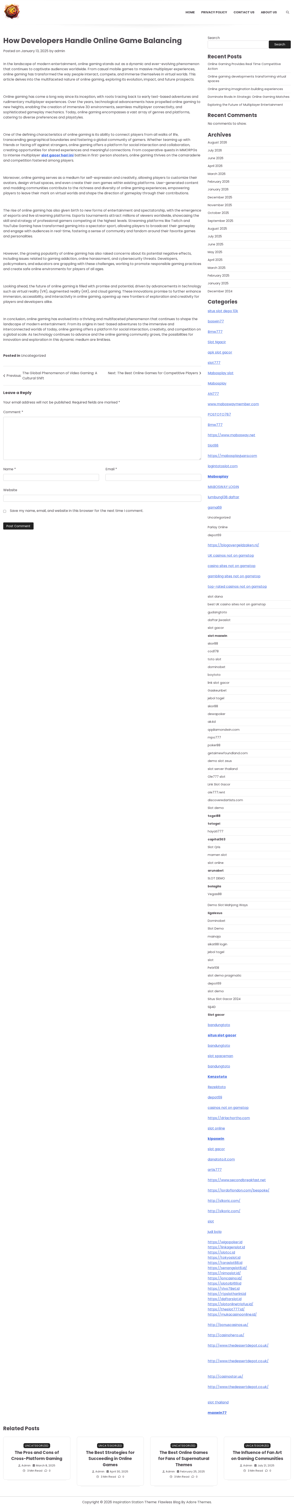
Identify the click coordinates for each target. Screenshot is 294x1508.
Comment (13, 412)
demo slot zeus (220, 761)
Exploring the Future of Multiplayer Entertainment (245, 105)
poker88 (214, 745)
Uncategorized (33, 355)
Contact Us (244, 12)
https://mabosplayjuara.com (232, 455)
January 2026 (218, 189)
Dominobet (216, 921)
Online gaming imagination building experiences (245, 89)
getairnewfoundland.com (228, 753)
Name (9, 469)
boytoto (214, 675)
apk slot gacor (220, 352)
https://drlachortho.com (229, 1117)
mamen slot (217, 855)
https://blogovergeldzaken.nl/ (233, 545)
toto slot (214, 659)
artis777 (215, 1169)
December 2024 (220, 291)
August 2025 (217, 228)
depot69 (214, 535)
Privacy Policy (214, 12)
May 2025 (215, 252)
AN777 (213, 393)
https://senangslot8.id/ (227, 1267)
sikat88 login (217, 944)
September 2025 (220, 221)
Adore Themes (198, 1502)
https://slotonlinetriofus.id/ (230, 1304)
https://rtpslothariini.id (227, 1293)
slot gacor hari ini (57, 155)
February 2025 (218, 275)
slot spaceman (220, 1055)
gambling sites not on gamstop (234, 576)
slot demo (216, 991)
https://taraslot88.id (225, 1262)
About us (269, 12)
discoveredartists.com (225, 800)
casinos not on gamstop (228, 1107)
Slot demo (216, 808)
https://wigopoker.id (225, 1242)
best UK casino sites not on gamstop (237, 604)
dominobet (216, 667)
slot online (216, 863)
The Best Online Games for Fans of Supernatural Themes (183, 1459)
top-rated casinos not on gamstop (237, 586)
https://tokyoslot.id (224, 1257)
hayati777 (215, 831)
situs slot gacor (222, 1035)
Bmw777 (215, 331)
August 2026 (217, 142)
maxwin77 (217, 1412)
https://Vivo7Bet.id (224, 1288)
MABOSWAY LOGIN (223, 486)
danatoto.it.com (221, 1159)
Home (190, 12)
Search (214, 37)
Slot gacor (216, 1015)
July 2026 (215, 150)
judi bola (214, 1231)
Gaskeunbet (217, 690)
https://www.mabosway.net (231, 435)
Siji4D (212, 1007)
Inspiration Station (128, 1502)
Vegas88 (215, 894)
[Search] (287, 12)
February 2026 (218, 181)
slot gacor (216, 628)
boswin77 (216, 321)
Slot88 (213, 445)
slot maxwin (217, 636)
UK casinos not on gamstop (231, 555)
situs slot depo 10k (223, 310)
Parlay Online (218, 527)
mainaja (214, 936)
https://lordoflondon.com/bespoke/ (238, 1190)
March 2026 (217, 174)
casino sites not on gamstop (231, 565)
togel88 (214, 816)
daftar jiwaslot (219, 620)
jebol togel (216, 698)
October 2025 (218, 213)
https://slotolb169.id (224, 1283)
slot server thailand (223, 769)
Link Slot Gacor (219, 784)
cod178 (213, 651)
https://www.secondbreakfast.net (237, 1180)
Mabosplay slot (221, 373)
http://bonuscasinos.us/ (228, 1324)
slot (211, 960)
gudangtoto (217, 612)
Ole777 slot (216, 776)
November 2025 (220, 205)
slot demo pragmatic (224, 975)
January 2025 (218, 283)
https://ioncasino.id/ (225, 1278)
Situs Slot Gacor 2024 (224, 999)
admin (59, 50)
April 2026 (215, 166)
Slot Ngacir (217, 342)
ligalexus (215, 913)
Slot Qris (214, 847)
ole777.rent (216, 792)
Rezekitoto (217, 1086)
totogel (214, 823)
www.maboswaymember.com (233, 404)
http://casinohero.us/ (226, 1335)
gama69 (215, 507)
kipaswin (216, 1138)
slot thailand (218, 1402)
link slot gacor (218, 683)
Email (111, 469)
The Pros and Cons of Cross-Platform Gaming (36, 1456)
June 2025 (215, 244)
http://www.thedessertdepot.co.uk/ (238, 1345)
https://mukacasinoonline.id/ (232, 1314)
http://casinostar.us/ (225, 1376)
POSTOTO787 (219, 414)
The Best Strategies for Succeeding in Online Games (110, 1459)
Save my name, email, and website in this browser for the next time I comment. (76, 510)
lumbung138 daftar (223, 497)
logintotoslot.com (223, 466)
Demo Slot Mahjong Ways (228, 905)
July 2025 (215, 236)
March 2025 (217, 268)
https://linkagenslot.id (226, 1247)
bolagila (214, 886)
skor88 (213, 643)
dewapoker (216, 714)
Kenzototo (217, 1076)
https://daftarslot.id (224, 1298)
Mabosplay (217, 383)
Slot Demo (216, 928)
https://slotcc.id (221, 1252)
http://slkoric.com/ (224, 1200)
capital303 (216, 839)
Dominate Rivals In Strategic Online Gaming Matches (248, 97)
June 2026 (215, 158)
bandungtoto (219, 1024)
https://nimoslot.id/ (224, 1273)
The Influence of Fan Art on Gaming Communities (257, 1456)
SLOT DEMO (216, 878)
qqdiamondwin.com (224, 730)
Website (10, 490)
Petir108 (213, 968)
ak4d (212, 722)
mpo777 (214, 737)
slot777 (214, 362)
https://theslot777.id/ (226, 1309)
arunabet (216, 870)
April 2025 (215, 260)
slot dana (215, 596)
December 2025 (220, 197)
